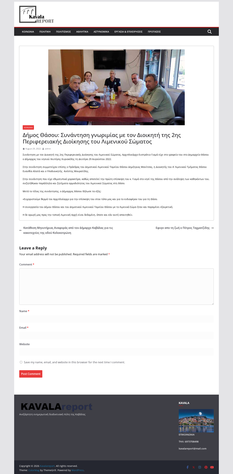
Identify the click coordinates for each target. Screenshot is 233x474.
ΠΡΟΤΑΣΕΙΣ (154, 31)
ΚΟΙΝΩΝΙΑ (28, 31)
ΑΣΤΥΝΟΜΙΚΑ (101, 31)
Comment (26, 264)
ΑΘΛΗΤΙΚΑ (82, 31)
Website (24, 344)
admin (48, 148)
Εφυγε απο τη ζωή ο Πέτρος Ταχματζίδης (183, 228)
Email (23, 328)
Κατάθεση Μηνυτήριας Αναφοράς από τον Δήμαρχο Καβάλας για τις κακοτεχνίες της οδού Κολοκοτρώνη (68, 230)
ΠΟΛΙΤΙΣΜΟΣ (63, 31)
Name (24, 311)
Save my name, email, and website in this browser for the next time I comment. (74, 362)
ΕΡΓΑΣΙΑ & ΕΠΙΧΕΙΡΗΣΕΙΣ (128, 31)
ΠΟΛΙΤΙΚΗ (45, 31)
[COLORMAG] (56, 403)
